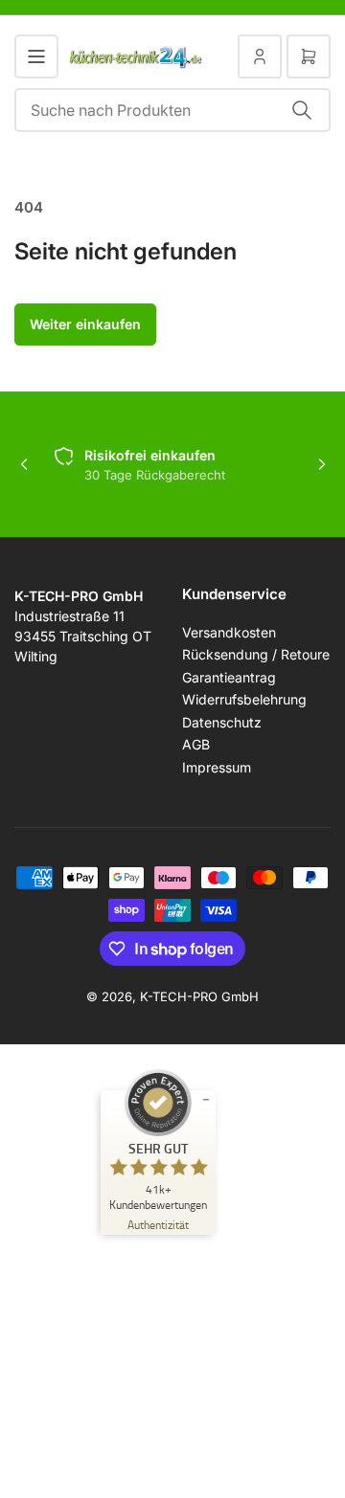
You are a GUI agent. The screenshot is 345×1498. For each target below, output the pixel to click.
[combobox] (172, 110)
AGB (196, 744)
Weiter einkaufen (85, 324)
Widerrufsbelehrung (244, 699)
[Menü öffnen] (36, 56)
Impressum (216, 767)
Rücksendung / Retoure (256, 654)
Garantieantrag (229, 677)
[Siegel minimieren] (206, 1099)
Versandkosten (229, 632)
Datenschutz (222, 722)
